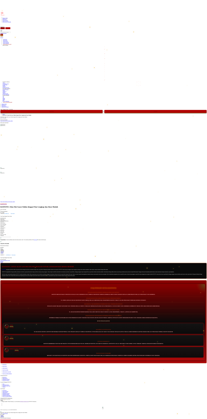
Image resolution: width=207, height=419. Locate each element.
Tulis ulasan (13, 213)
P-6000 (4, 85)
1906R (4, 99)
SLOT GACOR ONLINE (7, 373)
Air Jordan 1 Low (6, 83)
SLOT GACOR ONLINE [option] (3, 235)
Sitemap (4, 386)
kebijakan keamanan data (24, 401)
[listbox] (40, 229)
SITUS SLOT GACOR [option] (2, 228)
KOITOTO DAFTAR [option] (2, 231)
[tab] (103, 37)
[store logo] (9, 26)
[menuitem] (5, 39)
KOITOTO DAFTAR (6, 395)
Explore (1, 37)
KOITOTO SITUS (6, 380)
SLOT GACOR (5, 370)
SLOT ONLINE (5, 391)
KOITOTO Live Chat (6, 385)
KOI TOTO (5, 366)
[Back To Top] (0, 417)
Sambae (4, 92)
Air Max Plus (5, 84)
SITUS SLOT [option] (2, 223)
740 (3, 97)
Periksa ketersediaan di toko (5, 260)
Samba (4, 90)
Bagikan (1, 261)
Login (2, 28)
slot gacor (35, 239)
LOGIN (155, 111)
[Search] (1, 35)
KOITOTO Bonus (6, 384)
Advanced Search (3, 33)
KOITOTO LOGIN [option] (2, 233)
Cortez (4, 82)
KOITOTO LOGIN (6, 379)
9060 (3, 100)
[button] (2, 169)
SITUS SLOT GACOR (7, 371)
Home (4, 114)
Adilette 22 (4, 91)
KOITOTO (5, 19)
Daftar (7, 28)
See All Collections (6, 87)
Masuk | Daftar (5, 18)
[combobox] (5, 32)
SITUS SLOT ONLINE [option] (2, 226)
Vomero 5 (4, 86)
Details (1, 262)
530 (3, 96)
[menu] (103, 71)
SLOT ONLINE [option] (3, 224)
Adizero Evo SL (5, 93)
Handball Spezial (5, 89)
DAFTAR (51, 111)
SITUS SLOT (5, 368)
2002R (4, 98)
